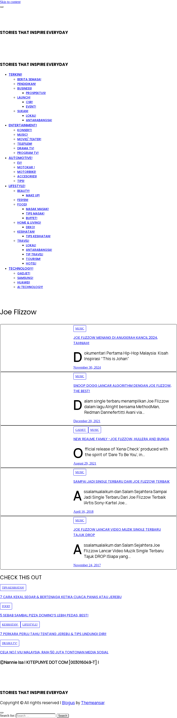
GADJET (80, 429)
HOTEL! (31, 263)
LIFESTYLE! (17, 185)
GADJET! (23, 273)
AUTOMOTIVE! (20, 157)
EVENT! (31, 106)
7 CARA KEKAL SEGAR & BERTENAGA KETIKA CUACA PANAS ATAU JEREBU (61, 596)
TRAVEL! (23, 241)
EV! (19, 163)
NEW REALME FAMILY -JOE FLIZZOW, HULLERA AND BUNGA (121, 438)
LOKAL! (31, 115)
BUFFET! (31, 218)
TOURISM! (33, 259)
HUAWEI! (23, 282)
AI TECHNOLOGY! (30, 287)
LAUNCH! (23, 97)
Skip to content (10, 2)
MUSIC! (22, 134)
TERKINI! (15, 74)
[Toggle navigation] (1, 7)
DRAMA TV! (25, 148)
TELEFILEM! (24, 144)
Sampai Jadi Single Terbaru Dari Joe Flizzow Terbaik (121, 481)
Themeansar (92, 702)
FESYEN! (22, 200)
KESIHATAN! (26, 231)
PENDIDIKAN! (26, 84)
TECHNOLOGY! (21, 268)
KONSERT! (24, 130)
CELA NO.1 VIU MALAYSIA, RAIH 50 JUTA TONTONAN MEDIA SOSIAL (54, 652)
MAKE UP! (33, 195)
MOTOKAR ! (26, 167)
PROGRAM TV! (28, 153)
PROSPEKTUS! (36, 93)
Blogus (68, 702)
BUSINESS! (24, 88)
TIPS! (20, 181)
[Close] (1, 712)
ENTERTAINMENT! (23, 125)
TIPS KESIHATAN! (38, 236)
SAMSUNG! (25, 278)
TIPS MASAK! (35, 213)
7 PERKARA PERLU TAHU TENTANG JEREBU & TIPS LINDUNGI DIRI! (53, 633)
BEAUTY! (23, 191)
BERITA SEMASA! (29, 79)
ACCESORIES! (27, 176)
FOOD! (22, 204)
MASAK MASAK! (37, 209)
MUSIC (79, 328)
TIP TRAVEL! (34, 254)
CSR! (29, 102)
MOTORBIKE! (26, 172)
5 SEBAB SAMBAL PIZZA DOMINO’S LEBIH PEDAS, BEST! (44, 615)
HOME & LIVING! (29, 222)
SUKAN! (22, 111)
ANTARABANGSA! (39, 120)
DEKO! (30, 227)
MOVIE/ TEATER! (29, 139)
